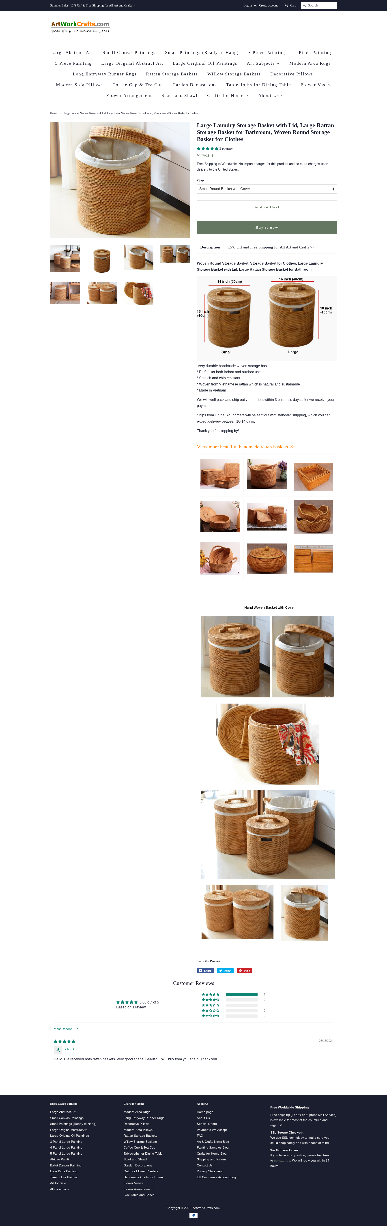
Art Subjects (261, 63)
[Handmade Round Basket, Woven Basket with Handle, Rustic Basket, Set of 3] (220, 574)
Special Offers (207, 1123)
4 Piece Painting (313, 52)
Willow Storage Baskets (234, 73)
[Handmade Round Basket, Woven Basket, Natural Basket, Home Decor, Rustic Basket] (313, 532)
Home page (205, 1112)
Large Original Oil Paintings (205, 63)
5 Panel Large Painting (66, 1153)
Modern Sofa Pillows (79, 84)
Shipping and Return (211, 1159)
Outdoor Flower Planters (141, 1171)
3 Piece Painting (266, 52)
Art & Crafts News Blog (213, 1141)
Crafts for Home (226, 95)
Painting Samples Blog (213, 1147)
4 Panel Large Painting (66, 1147)
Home (53, 113)
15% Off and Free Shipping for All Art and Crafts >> (271, 247)
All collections (59, 1189)
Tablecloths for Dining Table (258, 84)
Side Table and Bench (139, 1195)
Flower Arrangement (129, 95)
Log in (247, 5)
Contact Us (205, 1165)
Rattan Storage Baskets (172, 73)
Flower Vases (315, 84)
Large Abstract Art (72, 52)
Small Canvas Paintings (129, 52)
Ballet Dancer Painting (66, 1165)
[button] (208, 148)
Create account (268, 5)
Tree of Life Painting (64, 1177)
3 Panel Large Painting (66, 1141)
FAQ (200, 1135)
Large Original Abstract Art (132, 63)
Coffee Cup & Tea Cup (137, 84)
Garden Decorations (194, 84)
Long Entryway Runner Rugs (105, 73)
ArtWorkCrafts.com (206, 1208)
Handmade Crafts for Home (143, 1177)
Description (210, 247)
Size (200, 181)
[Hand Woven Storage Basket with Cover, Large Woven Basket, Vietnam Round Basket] (220, 531)
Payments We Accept (212, 1130)
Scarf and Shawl (179, 95)
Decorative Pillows (291, 73)
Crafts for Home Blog (212, 1153)
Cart (293, 5)
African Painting (61, 1159)
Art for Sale (58, 1183)
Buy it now (267, 227)
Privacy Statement (210, 1171)
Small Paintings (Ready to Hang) (202, 52)
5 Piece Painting (73, 63)
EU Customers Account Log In (218, 1177)
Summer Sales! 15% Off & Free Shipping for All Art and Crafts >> (93, 5)
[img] (64, 1041)
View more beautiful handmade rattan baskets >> (246, 446)
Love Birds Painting (63, 1171)
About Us (269, 95)
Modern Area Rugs (310, 63)
